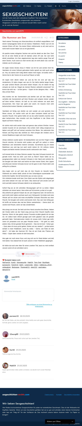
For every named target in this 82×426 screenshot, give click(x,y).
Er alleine (61, 46)
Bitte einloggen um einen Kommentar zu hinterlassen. (39, 305)
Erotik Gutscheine (64, 161)
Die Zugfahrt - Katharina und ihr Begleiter (67, 103)
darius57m (6, 270)
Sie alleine (62, 43)
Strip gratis (62, 158)
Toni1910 (14, 265)
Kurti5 (13, 262)
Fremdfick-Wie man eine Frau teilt (67, 120)
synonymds (29, 265)
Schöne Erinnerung (65, 90)
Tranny (60, 62)
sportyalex (42, 267)
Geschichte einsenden (72, 395)
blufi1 (22, 265)
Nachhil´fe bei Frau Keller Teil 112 (67, 125)
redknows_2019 (46, 265)
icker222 (34, 267)
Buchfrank (45, 262)
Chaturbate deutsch (65, 152)
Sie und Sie (62, 53)
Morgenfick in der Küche (67, 75)
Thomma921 (25, 267)
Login (70, 1)
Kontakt (59, 395)
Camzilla (61, 145)
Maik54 (30, 262)
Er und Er (61, 56)
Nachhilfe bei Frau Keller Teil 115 (67, 94)
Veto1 (36, 265)
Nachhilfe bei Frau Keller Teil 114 (67, 108)
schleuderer (6, 267)
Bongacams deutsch (65, 155)
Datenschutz (49, 395)
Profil (13, 279)
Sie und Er (62, 50)
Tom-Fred (37, 262)
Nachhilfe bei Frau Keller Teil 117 (67, 80)
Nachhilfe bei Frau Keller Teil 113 (67, 114)
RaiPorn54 (6, 262)
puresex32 (6, 265)
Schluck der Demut (65, 99)
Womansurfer (21, 262)
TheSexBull (62, 148)
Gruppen (61, 59)
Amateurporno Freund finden (66, 165)
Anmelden (76, 1)
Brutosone (15, 267)
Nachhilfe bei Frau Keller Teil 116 (67, 85)
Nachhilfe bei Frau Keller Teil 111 (67, 131)
